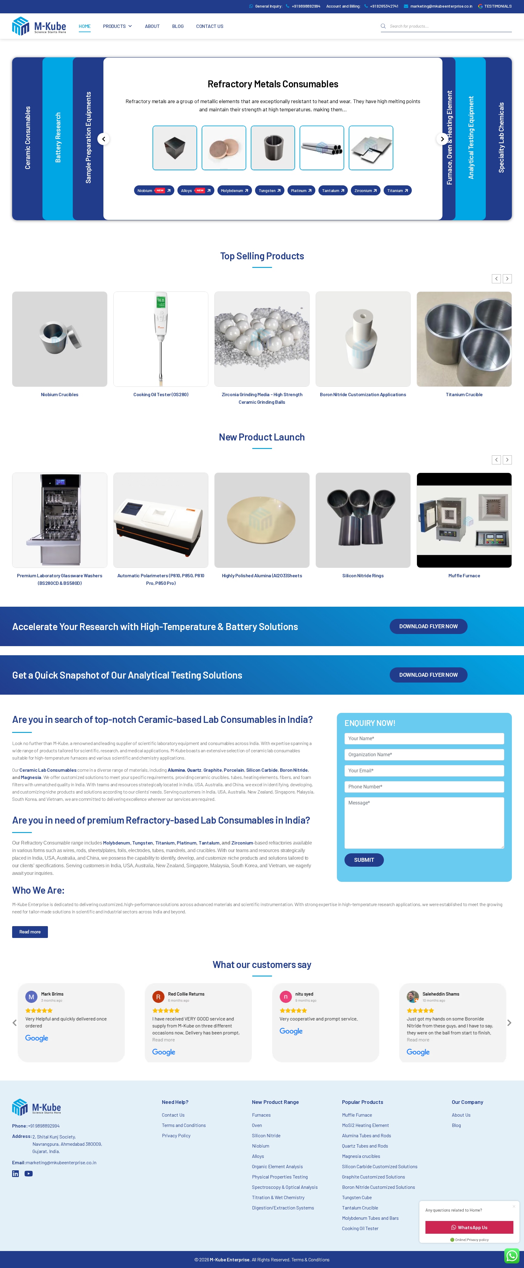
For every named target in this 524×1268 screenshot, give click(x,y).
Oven (257, 1125)
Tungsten (142, 842)
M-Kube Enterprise (230, 1259)
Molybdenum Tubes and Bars (370, 1218)
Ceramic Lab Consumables (47, 770)
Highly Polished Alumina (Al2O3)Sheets (262, 575)
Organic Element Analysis (277, 1166)
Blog (178, 26)
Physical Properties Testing (280, 1176)
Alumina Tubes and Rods (366, 1135)
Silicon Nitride (266, 1135)
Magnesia (31, 777)
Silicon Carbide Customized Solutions (380, 1166)
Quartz (194, 770)
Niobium (260, 1145)
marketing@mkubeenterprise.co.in (442, 5)
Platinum (186, 842)
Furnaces (261, 1115)
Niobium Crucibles (60, 394)
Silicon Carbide (262, 770)
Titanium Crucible (464, 394)
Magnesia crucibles (361, 1156)
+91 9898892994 (306, 5)
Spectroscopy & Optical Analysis (285, 1187)
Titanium (165, 842)
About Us (461, 1115)
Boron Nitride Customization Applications (363, 394)
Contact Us (209, 26)
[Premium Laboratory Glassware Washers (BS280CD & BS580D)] (59, 520)
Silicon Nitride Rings (363, 575)
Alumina (176, 770)
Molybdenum (116, 842)
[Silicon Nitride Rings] (363, 520)
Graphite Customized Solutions (373, 1176)
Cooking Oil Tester (360, 1228)
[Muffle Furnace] (464, 520)
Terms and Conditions (184, 1125)
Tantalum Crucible (360, 1207)
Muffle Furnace (464, 575)
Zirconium (242, 842)
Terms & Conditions (310, 1259)
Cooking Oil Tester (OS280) (160, 394)
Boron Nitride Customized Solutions (378, 1187)
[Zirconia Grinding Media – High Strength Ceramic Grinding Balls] (262, 339)
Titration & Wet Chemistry (278, 1197)
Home (85, 26)
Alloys (258, 1156)
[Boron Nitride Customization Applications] (363, 339)
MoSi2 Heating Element (365, 1125)
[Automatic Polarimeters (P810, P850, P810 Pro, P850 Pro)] (161, 520)
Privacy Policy (176, 1135)
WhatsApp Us (473, 1227)
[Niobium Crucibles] (59, 339)
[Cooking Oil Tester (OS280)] (161, 339)
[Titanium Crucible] (464, 339)
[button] (496, 278)
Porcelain (234, 770)
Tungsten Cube (357, 1197)
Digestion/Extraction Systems (283, 1207)
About (152, 26)
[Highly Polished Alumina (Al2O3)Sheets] (262, 520)
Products (114, 26)
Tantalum (209, 842)
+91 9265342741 (384, 5)
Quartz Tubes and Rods (365, 1145)
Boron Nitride (294, 770)
